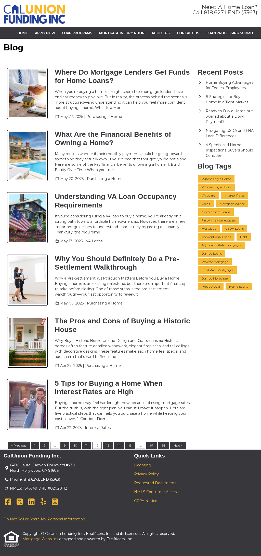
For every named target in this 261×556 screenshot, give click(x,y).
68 (163, 445)
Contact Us (188, 33)
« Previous (18, 445)
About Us (161, 33)
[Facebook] (8, 502)
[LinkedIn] (31, 502)
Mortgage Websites (40, 539)
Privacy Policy (146, 474)
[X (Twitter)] (19, 502)
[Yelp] (43, 502)
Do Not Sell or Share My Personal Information (44, 519)
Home (22, 33)
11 (86, 445)
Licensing (142, 465)
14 (119, 445)
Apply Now (45, 33)
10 (75, 445)
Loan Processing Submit (230, 33)
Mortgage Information (122, 33)
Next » (178, 445)
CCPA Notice (145, 500)
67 (151, 445)
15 (130, 445)
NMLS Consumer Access (156, 492)
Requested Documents (155, 483)
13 (108, 445)
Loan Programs (77, 33)
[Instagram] (54, 502)
